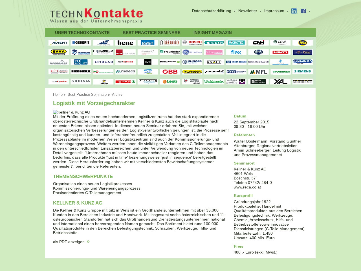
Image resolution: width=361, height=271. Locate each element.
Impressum (274, 10)
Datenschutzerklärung (211, 10)
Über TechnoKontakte (82, 32)
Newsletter (247, 10)
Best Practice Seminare (151, 32)
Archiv (117, 95)
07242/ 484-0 (260, 182)
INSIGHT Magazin (212, 32)
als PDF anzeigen (69, 241)
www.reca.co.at (247, 187)
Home (58, 95)
